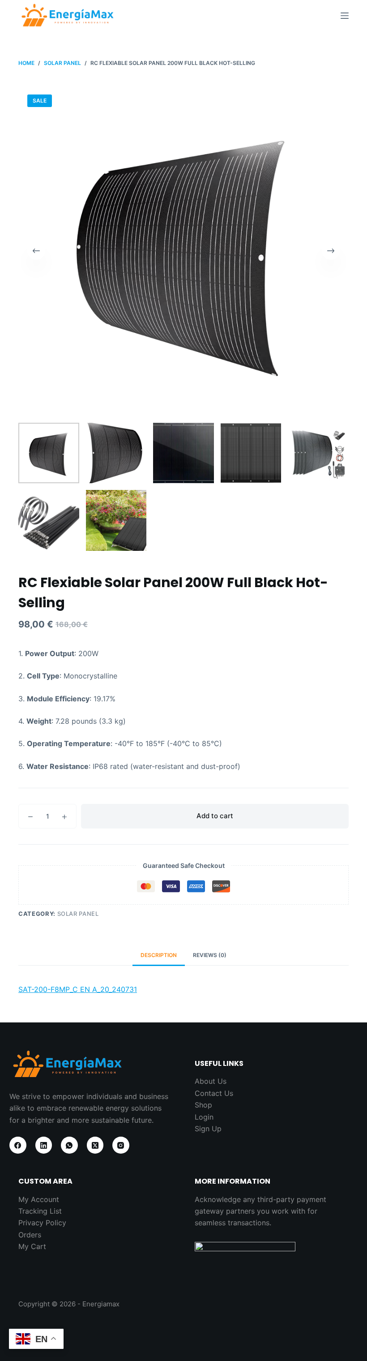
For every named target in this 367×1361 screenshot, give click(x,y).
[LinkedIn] (43, 1145)
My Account (38, 1199)
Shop (203, 1104)
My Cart (32, 1246)
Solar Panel (78, 913)
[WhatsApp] (69, 1145)
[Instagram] (120, 1145)
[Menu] (345, 16)
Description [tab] (159, 955)
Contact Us (214, 1093)
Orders (29, 1234)
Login (204, 1116)
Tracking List (40, 1210)
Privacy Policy (42, 1222)
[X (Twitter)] (95, 1145)
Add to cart (214, 815)
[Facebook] (17, 1145)
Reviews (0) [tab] (209, 955)
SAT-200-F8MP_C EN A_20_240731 (77, 989)
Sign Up (208, 1128)
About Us (210, 1081)
